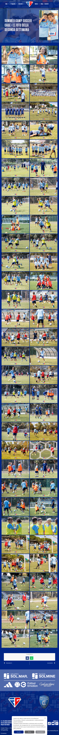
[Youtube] (53, 723)
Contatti (47, 4)
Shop (42, 4)
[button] (27, 658)
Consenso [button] (4, 733)
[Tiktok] (49, 723)
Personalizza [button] (40, 732)
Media (36, 4)
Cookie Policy (4, 728)
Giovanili (21, 4)
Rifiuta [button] (29, 732)
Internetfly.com (54, 730)
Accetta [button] (19, 732)
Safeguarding (4, 730)
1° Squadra (13, 4)
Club (6, 4)
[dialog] (29, 725)
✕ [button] (45, 718)
